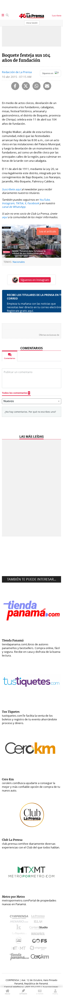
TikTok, (20, 203)
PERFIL (55, 993)
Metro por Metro (19, 949)
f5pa (39, 941)
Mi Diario (20, 922)
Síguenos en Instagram (35, 280)
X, (26, 203)
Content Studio (38, 928)
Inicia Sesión (31, 23)
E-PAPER (39, 993)
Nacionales (19, 261)
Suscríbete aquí (11, 189)
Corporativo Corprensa (20, 917)
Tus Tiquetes (19, 934)
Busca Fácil (38, 934)
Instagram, (8, 203)
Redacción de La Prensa (17, 72)
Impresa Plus (39, 949)
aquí (4, 217)
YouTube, (44, 199)
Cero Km (39, 956)
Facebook (33, 203)
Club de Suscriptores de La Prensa (19, 941)
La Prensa (38, 917)
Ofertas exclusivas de (49, 335)
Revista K (19, 928)
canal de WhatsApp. (14, 207)
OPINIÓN (23, 993)
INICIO (7, 993)
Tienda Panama (20, 956)
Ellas (39, 922)
